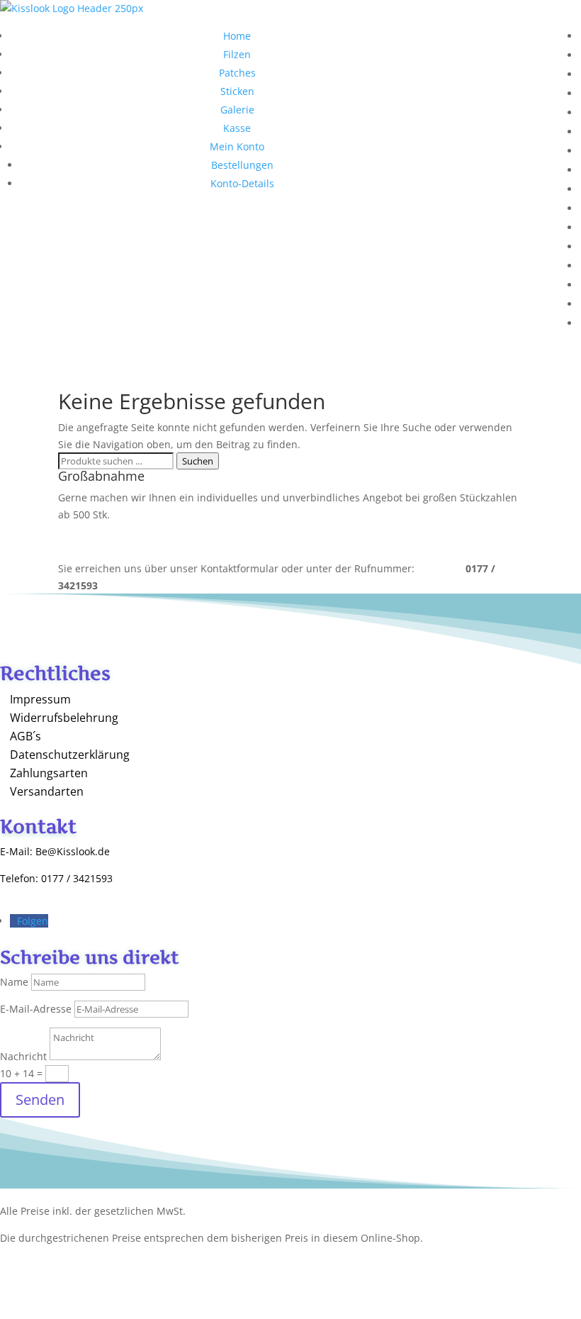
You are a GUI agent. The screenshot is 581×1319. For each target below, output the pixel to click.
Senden (40, 1099)
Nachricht (23, 1056)
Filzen (237, 54)
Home (237, 36)
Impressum (40, 699)
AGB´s (25, 736)
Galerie (237, 109)
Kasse (237, 128)
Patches (237, 72)
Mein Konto (237, 146)
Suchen (197, 461)
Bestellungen (242, 165)
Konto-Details (242, 183)
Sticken (237, 91)
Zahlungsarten (49, 773)
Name (14, 982)
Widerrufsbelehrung (64, 717)
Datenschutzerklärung (70, 754)
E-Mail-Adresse (36, 1008)
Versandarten (47, 791)
